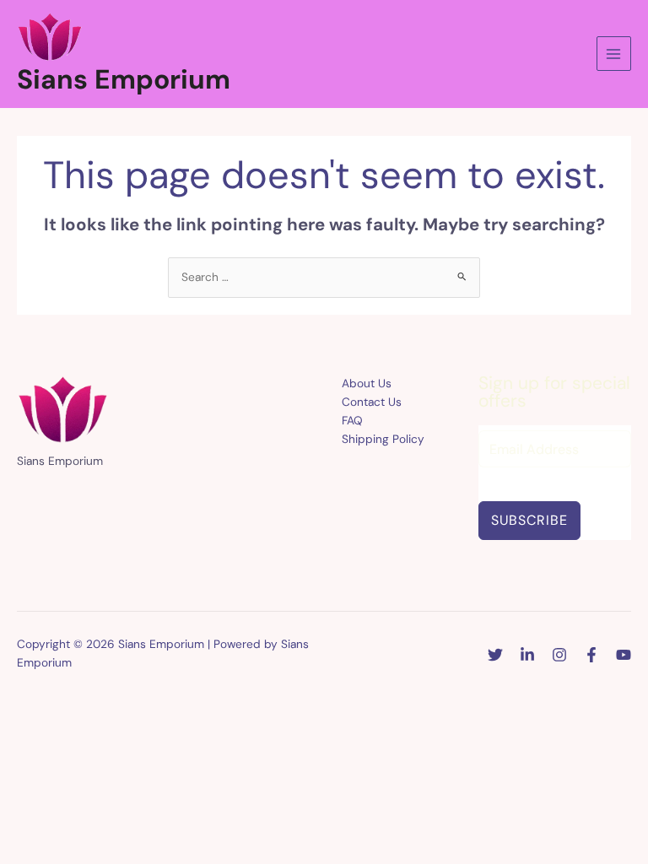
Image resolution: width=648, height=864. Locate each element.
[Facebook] (591, 654)
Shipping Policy (383, 438)
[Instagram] (559, 654)
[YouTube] (623, 654)
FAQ (352, 420)
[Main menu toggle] (614, 53)
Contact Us (372, 401)
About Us (367, 383)
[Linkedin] (527, 654)
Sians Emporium (123, 79)
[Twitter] (495, 654)
